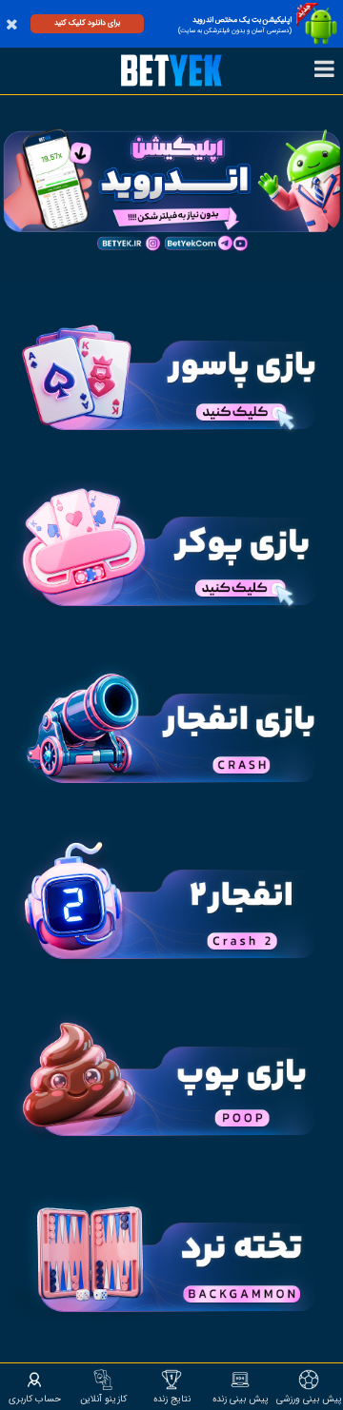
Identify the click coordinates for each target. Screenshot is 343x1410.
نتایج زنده (172, 1398)
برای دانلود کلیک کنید (87, 23)
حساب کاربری (35, 1398)
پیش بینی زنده (240, 1398)
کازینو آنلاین (103, 1398)
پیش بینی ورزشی (309, 1398)
